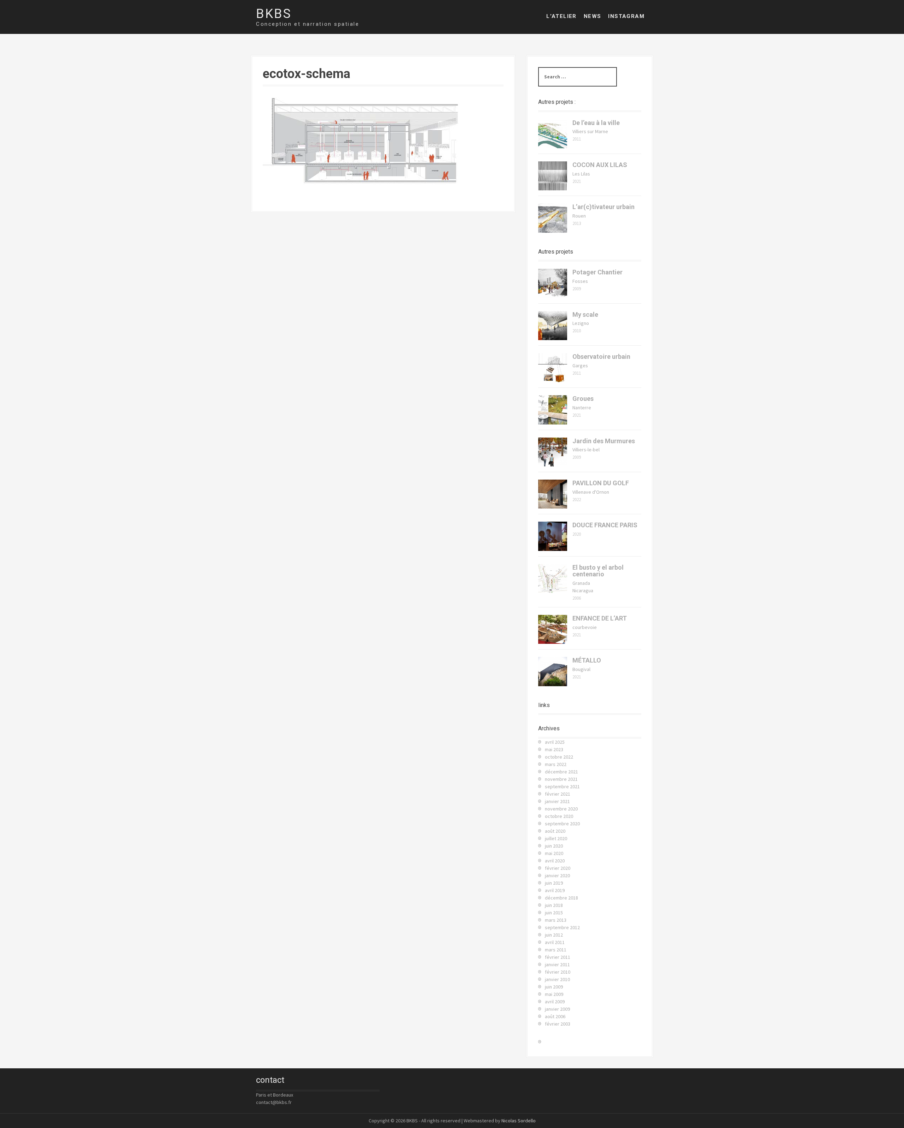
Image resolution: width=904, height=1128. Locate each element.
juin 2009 (554, 987)
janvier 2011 (557, 964)
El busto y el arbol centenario (598, 571)
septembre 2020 (562, 823)
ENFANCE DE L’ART (599, 618)
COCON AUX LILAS (599, 164)
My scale (585, 314)
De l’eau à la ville (596, 122)
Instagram (626, 16)
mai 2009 (554, 994)
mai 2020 (554, 853)
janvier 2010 (557, 979)
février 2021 (557, 794)
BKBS (274, 13)
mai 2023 (554, 749)
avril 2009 (555, 1001)
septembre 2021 (562, 786)
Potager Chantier (597, 272)
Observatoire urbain (601, 356)
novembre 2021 (561, 779)
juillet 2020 (556, 838)
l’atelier (561, 16)
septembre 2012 (562, 927)
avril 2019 (555, 890)
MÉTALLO (586, 660)
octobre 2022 (559, 757)
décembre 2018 (561, 898)
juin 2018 (554, 905)
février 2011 (557, 957)
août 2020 (555, 831)
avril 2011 (555, 942)
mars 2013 (555, 920)
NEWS (592, 16)
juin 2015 (554, 912)
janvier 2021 (557, 801)
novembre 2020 (561, 809)
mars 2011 (555, 949)
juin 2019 (554, 883)
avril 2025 (555, 742)
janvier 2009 (557, 1009)
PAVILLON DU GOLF (600, 483)
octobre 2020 (559, 816)
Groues (583, 398)
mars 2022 (555, 764)
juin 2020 (554, 846)
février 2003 (557, 1024)
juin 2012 (554, 935)
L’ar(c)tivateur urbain (603, 206)
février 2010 (557, 972)
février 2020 (557, 868)
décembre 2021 (561, 771)
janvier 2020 (557, 875)
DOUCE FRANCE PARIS (604, 525)
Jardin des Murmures (603, 441)
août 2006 (555, 1016)
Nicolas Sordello (518, 1120)
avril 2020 (555, 860)
